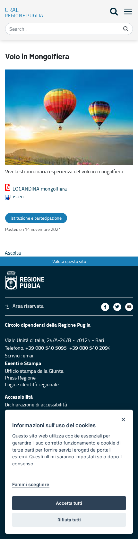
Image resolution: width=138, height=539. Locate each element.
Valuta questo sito (69, 261)
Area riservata (28, 306)
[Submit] (126, 29)
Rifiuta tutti (69, 519)
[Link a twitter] (117, 307)
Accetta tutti (69, 503)
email (29, 355)
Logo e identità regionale (32, 384)
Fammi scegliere (30, 484)
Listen (17, 196)
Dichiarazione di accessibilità (36, 404)
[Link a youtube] (129, 307)
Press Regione (20, 377)
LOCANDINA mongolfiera (40, 188)
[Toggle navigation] (126, 11)
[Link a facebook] (105, 307)
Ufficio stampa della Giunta (34, 370)
